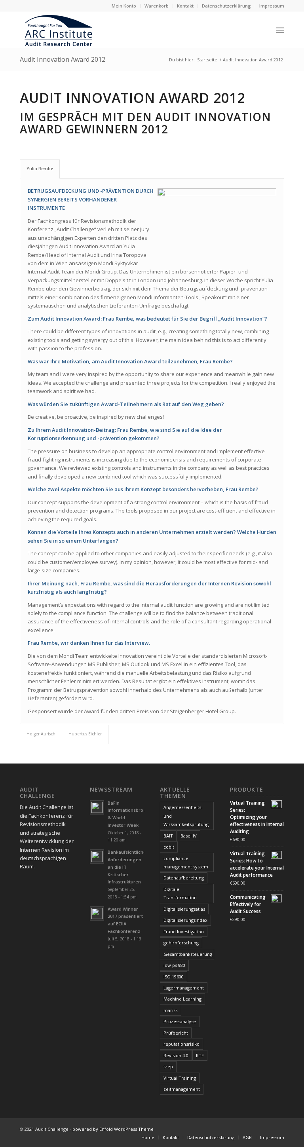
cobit (168, 847)
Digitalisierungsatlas (184, 909)
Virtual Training (179, 1078)
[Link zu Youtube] (278, 1129)
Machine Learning (182, 999)
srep (168, 1066)
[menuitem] (124, 6)
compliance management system (185, 862)
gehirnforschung (181, 943)
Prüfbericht (175, 1033)
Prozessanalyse (179, 1021)
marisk (170, 1010)
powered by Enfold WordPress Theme (113, 1129)
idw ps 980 (174, 965)
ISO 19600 (173, 977)
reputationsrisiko (181, 1044)
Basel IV (188, 836)
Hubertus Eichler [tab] (85, 734)
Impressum (271, 6)
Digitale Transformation (180, 893)
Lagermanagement (183, 988)
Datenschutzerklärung (226, 6)
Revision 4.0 (175, 1055)
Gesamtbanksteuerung (187, 954)
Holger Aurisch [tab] (41, 734)
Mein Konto (124, 6)
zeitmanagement (181, 1089)
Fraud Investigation (183, 931)
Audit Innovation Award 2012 (62, 59)
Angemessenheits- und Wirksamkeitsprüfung (186, 815)
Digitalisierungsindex (185, 920)
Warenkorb (156, 6)
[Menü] (280, 30)
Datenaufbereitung (183, 878)
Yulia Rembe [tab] (40, 168)
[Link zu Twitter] (266, 1129)
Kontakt (185, 6)
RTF (200, 1055)
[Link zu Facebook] (254, 1129)
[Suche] (262, 30)
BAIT (168, 836)
